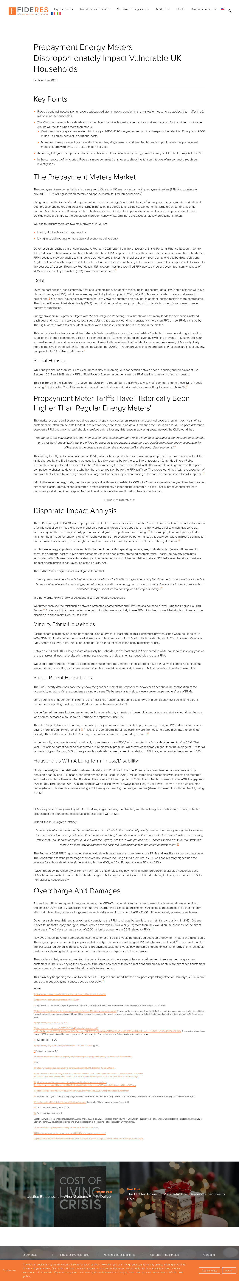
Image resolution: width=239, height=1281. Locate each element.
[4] (34, 1010)
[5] (34, 1022)
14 (179, 540)
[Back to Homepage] (28, 11)
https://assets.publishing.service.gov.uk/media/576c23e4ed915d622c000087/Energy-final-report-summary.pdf (83, 1090)
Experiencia (61, 9)
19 (178, 844)
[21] (35, 1127)
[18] (35, 1107)
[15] (35, 1090)
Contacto (209, 1255)
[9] (34, 1051)
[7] (34, 1039)
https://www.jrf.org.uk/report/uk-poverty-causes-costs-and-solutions (64, 1045)
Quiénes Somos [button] (202, 9)
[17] (35, 1101)
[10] (35, 1056)
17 (82, 728)
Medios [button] (160, 9)
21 (152, 928)
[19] (35, 1113)
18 (148, 733)
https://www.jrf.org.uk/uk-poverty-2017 (51, 1022)
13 (149, 531)
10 (187, 386)
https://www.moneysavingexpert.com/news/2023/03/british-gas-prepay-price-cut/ (71, 1133)
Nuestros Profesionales (94, 9)
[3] (34, 1005)
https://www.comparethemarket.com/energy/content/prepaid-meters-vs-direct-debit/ (70, 994)
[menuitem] (222, 9)
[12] (35, 1067)
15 (161, 588)
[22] (35, 1133)
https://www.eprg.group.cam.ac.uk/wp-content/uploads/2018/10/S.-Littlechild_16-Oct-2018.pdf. (76, 1067)
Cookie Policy (209, 1270)
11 (175, 446)
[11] (34, 1062)
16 (44, 609)
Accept (229, 1270)
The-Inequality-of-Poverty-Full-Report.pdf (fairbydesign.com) (61, 1101)
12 (204, 473)
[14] (35, 1082)
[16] (35, 1096)
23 (103, 980)
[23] (35, 1138)
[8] (34, 1045)
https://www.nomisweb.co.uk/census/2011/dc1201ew (57, 999)
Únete (180, 9)
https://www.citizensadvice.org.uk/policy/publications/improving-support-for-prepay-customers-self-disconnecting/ (84, 1056)
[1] (34, 994)
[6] (34, 1028)
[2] (34, 999)
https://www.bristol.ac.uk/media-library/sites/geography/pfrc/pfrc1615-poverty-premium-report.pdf (76, 1010)
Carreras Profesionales (164, 1255)
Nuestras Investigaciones (133, 9)
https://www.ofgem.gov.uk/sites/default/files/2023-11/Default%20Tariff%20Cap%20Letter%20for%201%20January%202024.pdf (90, 1138)
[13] (35, 1073)
